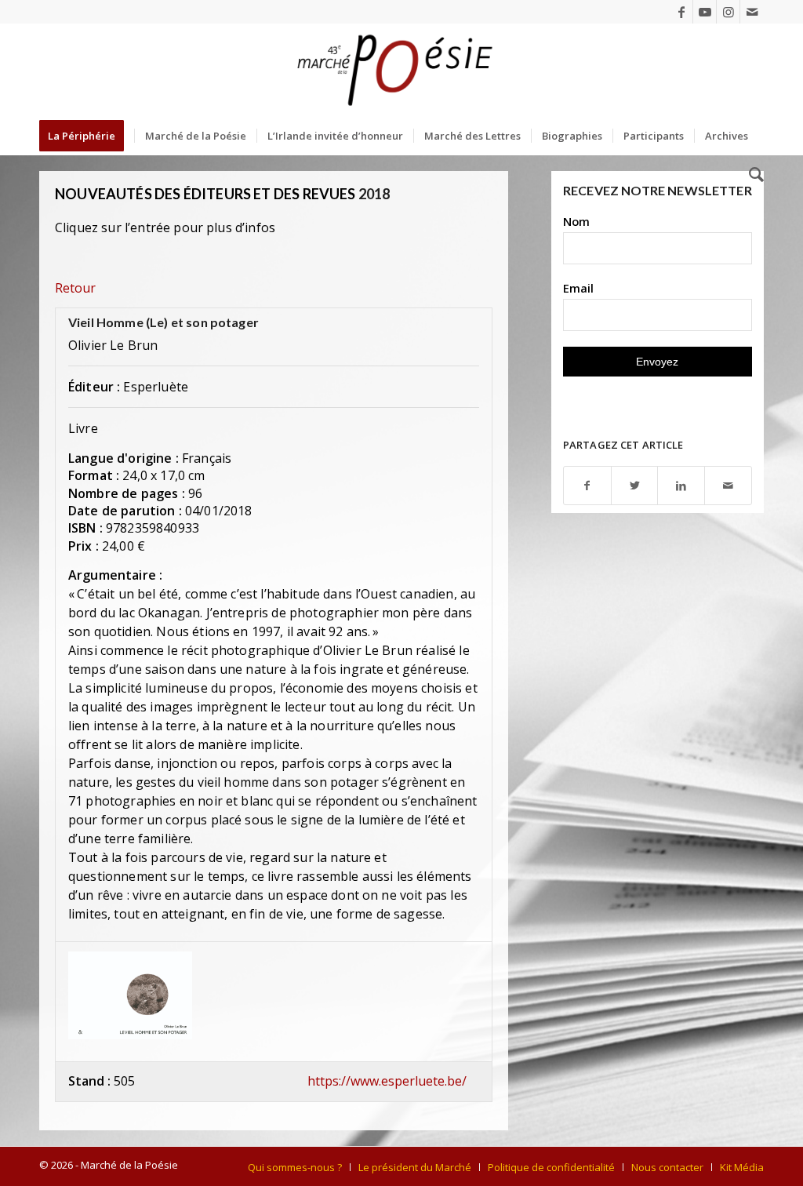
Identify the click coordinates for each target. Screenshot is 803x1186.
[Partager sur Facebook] (587, 486)
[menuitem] (86, 135)
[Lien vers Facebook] (681, 12)
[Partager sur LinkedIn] (681, 486)
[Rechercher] (751, 175)
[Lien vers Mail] (752, 12)
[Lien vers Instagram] (728, 12)
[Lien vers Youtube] (704, 12)
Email (578, 288)
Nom (576, 221)
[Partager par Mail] (728, 486)
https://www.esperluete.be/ (387, 1081)
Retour (75, 287)
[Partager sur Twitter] (635, 486)
